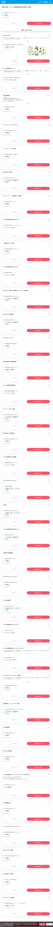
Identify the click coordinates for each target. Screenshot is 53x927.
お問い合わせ (39, 23)
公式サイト (14, 23)
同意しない (49, 924)
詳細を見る (14, 61)
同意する (42, 924)
